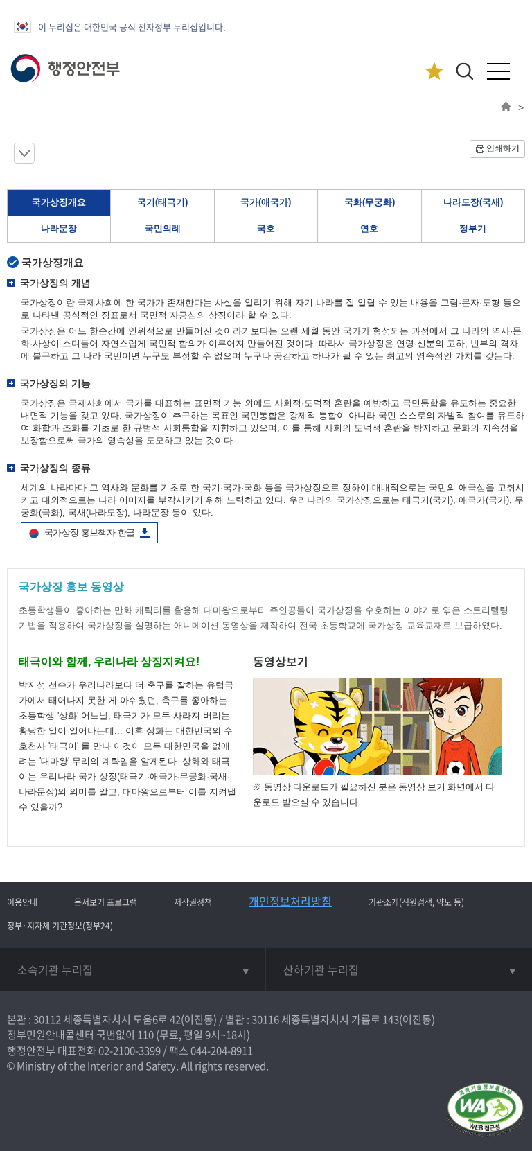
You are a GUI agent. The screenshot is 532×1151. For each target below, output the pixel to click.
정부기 (472, 228)
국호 (266, 228)
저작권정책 (193, 902)
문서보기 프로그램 (105, 902)
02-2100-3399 (129, 1050)
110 (145, 1034)
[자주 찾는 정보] (434, 71)
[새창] (377, 771)
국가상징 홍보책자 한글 (89, 532)
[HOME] (506, 107)
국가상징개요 (59, 202)
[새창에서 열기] (485, 1111)
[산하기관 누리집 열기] (399, 969)
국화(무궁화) (369, 202)
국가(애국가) (265, 202)
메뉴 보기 (24, 153)
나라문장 (59, 228)
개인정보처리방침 (290, 901)
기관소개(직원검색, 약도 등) (416, 902)
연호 (369, 228)
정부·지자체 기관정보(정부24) (60, 926)
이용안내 (22, 902)
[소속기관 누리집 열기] (132, 969)
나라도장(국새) (473, 202)
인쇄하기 (503, 148)
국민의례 (163, 228)
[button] (464, 71)
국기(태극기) (162, 202)
